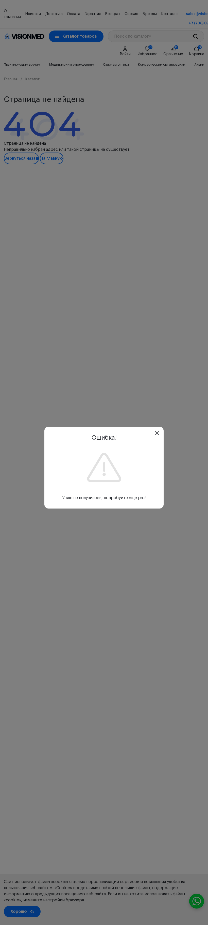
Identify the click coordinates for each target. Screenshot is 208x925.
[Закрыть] (157, 433)
